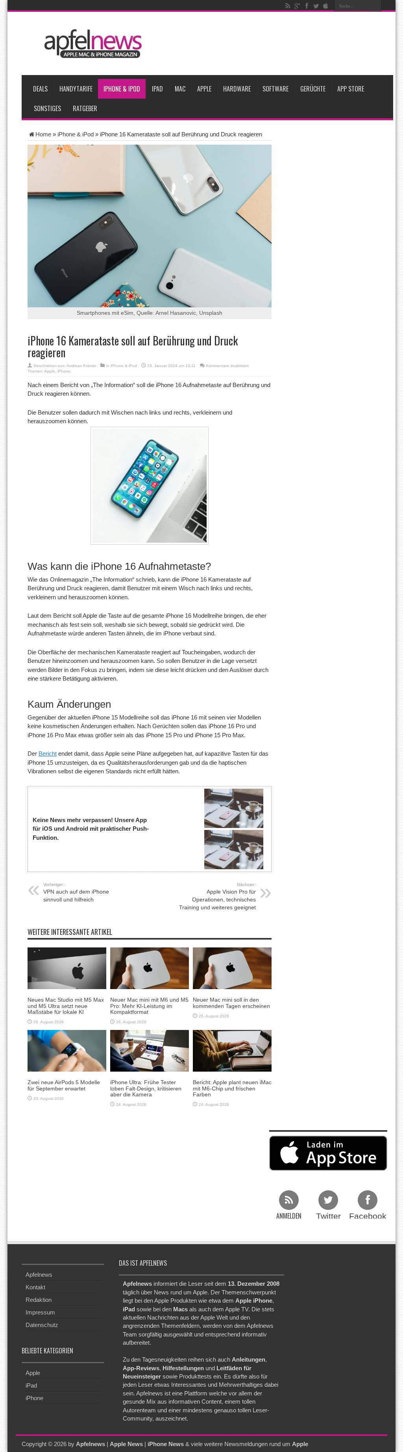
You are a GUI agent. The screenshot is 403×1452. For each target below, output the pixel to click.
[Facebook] (307, 6)
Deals (40, 89)
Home (43, 134)
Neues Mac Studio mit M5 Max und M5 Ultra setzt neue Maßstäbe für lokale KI (66, 1006)
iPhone (63, 371)
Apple (204, 89)
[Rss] (288, 6)
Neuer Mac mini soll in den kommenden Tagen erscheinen (231, 1003)
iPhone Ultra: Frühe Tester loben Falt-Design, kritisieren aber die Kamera (145, 1088)
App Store (350, 89)
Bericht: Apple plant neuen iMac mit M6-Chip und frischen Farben (232, 1088)
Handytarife (75, 89)
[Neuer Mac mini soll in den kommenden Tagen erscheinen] (232, 967)
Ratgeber (85, 108)
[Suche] (375, 6)
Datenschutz (42, 1325)
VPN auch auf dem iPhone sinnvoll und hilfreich (76, 892)
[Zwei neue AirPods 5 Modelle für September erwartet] (67, 1050)
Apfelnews (39, 1274)
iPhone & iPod (122, 89)
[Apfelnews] (90, 43)
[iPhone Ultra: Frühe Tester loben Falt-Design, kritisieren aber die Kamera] (149, 1050)
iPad (157, 89)
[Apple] (325, 6)
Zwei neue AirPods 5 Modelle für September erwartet (64, 1085)
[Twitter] (316, 6)
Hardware (237, 89)
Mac (180, 89)
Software (275, 89)
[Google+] (297, 6)
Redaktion (39, 1299)
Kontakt (35, 1287)
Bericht (48, 753)
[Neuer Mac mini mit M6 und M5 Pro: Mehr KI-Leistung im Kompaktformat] (149, 967)
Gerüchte (312, 89)
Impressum (40, 1312)
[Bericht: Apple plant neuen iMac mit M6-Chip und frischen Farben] (232, 1050)
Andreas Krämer (81, 365)
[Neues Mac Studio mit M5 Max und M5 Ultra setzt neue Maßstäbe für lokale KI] (67, 967)
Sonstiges (47, 108)
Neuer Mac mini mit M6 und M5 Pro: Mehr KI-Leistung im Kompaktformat (149, 1006)
